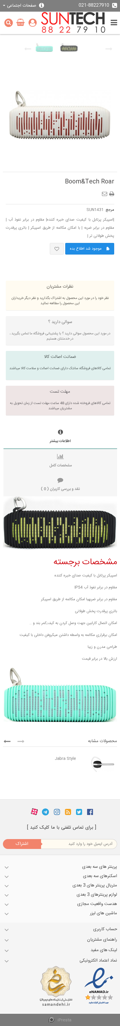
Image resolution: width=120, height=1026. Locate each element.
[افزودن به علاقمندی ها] (57, 249)
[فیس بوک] (90, 812)
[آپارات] (34, 812)
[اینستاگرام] (57, 812)
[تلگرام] (45, 812)
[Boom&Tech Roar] (44, 47)
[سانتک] (73, 23)
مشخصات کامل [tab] (60, 465)
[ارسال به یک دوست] (105, 192)
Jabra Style (65, 758)
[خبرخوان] (68, 812)
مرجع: (109, 209)
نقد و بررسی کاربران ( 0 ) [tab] (60, 489)
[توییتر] (79, 812)
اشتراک (21, 844)
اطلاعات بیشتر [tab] (60, 441)
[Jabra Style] (98, 764)
